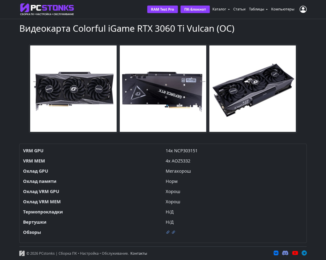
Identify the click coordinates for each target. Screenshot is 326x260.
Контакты (138, 253)
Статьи (239, 9)
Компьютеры (282, 9)
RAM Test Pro (162, 9)
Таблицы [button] (257, 9)
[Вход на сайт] (303, 9)
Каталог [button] (219, 9)
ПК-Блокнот (195, 9)
